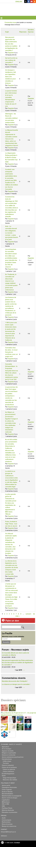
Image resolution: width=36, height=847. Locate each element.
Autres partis (6, 785)
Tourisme (6, 763)
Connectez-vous (10, 22)
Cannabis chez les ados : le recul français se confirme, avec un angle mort (11, 352)
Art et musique (6, 749)
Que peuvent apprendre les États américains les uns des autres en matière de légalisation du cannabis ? (11, 43)
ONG (3, 806)
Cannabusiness (7, 759)
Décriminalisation (7, 793)
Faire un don (12, 620)
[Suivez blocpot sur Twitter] (25, 2)
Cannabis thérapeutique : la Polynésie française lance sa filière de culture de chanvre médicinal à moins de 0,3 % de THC (11, 371)
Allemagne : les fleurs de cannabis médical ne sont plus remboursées (11, 118)
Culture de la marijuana (9, 767)
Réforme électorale (8, 810)
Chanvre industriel (8, 765)
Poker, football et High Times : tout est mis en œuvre (11, 523)
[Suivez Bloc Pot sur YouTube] (31, 2)
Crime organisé (7, 789)
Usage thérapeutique (9, 778)
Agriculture (5, 747)
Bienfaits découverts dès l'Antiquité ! (15, 681)
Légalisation (6, 800)
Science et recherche (8, 755)
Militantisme (6, 802)
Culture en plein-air (9, 769)
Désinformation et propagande (11, 796)
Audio (4, 818)
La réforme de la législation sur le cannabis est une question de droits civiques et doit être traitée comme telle (11, 567)
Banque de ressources (9, 826)
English (19, 1)
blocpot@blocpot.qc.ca (8, 832)
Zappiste (11, 52)
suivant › (29, 614)
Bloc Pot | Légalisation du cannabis (9, 6)
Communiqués (6, 820)
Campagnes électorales (9, 787)
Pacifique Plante (7, 808)
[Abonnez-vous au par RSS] (34, 2)
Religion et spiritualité (9, 753)
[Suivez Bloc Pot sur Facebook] (28, 2)
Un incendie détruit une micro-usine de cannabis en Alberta (15, 654)
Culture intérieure (8, 771)
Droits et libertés (7, 791)
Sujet (7, 32)
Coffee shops (7, 761)
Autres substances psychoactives (12, 757)
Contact (17, 843)
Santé (4, 775)
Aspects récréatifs (7, 751)
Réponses (22, 32)
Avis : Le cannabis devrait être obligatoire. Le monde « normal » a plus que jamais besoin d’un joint (11, 232)
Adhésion (4, 836)
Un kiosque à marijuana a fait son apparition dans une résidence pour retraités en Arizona (10, 76)
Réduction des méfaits (10, 780)
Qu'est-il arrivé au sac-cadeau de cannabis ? (11, 60)
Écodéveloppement (8, 773)
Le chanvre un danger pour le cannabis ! (16, 684)
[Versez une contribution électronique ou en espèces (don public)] (3, 621)
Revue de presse (7, 824)
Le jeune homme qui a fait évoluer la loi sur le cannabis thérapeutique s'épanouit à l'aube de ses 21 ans (11, 98)
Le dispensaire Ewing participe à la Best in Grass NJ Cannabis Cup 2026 (11, 157)
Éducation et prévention (9, 812)
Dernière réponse (31, 31)
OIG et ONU (5, 804)
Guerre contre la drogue (9, 798)
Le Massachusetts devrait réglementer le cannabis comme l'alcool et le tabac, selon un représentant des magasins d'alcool (11, 137)
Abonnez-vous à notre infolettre (13, 636)
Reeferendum (6, 822)
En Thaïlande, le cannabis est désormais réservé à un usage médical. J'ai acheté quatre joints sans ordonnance (11, 282)
